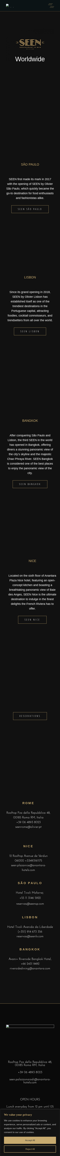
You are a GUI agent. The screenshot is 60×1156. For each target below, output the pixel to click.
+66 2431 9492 (30, 963)
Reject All (30, 1149)
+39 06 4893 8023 (28, 822)
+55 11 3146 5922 (30, 898)
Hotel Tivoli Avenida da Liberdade (30, 927)
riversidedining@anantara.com (30, 968)
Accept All (30, 1140)
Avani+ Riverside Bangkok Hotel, (30, 959)
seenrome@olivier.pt (28, 827)
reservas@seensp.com (30, 903)
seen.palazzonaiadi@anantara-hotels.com (30, 1081)
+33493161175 (33, 860)
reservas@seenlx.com (30, 936)
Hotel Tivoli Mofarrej (30, 892)
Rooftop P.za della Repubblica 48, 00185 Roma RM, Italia (30, 1064)
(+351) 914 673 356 (30, 931)
